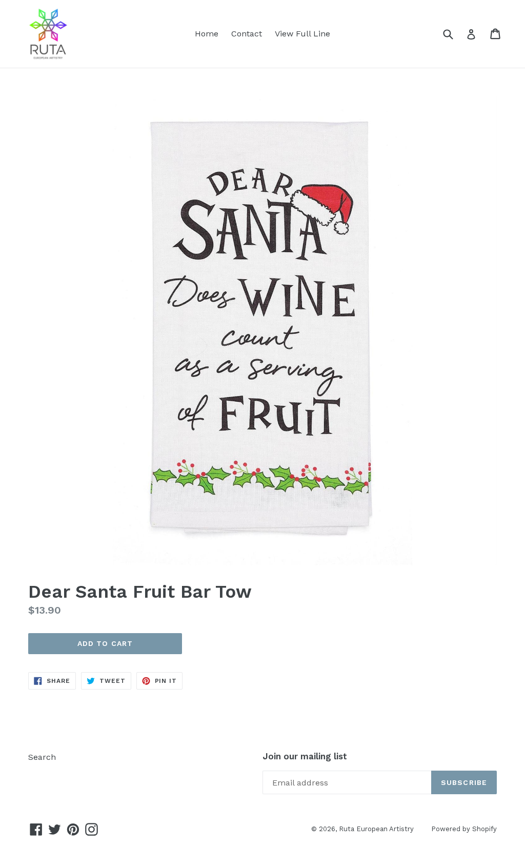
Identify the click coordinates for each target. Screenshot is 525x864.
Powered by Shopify (464, 829)
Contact (246, 33)
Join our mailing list (304, 756)
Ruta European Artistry (377, 829)
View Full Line (302, 33)
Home (206, 33)
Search (42, 757)
